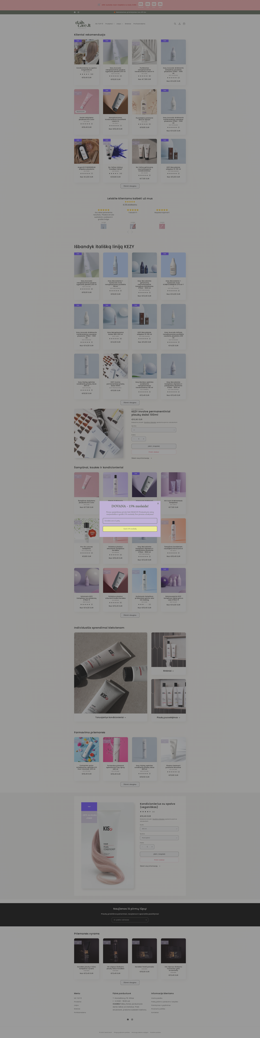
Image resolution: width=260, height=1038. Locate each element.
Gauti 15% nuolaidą (130, 529)
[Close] (158, 503)
